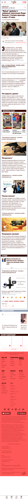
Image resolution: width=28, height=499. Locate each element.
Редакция (12, 405)
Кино (3, 301)
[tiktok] (19, 409)
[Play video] (14, 149)
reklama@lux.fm (5, 461)
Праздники (12, 365)
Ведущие (3, 385)
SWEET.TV (17, 80)
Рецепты (3, 372)
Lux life (4, 383)
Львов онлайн (4, 392)
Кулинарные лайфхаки (4, 377)
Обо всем (12, 372)
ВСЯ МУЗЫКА (21, 372)
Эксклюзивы (4, 365)
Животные (12, 361)
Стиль (20, 362)
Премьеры (11, 301)
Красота (20, 360)
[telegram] (3, 306)
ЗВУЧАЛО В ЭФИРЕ (22, 376)
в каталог (14, 349)
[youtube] (23, 409)
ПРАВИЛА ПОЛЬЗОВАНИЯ (12, 386)
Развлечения (14, 357)
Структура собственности (13, 388)
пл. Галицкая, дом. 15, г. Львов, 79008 (11, 465)
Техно (11, 376)
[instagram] (8, 409)
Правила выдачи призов (13, 400)
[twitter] (9, 306)
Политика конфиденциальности (14, 391)
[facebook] (6, 306)
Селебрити (4, 361)
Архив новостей (13, 403)
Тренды (20, 364)
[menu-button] (2, 2)
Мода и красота (21, 358)
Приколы (12, 359)
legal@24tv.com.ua (6, 457)
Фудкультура (4, 379)
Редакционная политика (13, 397)
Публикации (16, 301)
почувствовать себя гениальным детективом (11, 293)
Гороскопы (12, 363)
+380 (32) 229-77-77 (7, 448)
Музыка (3, 367)
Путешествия (12, 378)
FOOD (3, 370)
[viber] (13, 306)
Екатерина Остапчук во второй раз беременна (16, 259)
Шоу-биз (4, 357)
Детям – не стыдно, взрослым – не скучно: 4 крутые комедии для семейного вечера (13, 66)
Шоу (2, 363)
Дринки (3, 374)
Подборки (22, 301)
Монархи (3, 359)
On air (21, 370)
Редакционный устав (13, 394)
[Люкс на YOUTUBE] (5, 2)
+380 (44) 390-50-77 (7, 452)
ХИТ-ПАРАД (21, 378)
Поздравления (13, 374)
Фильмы (6, 301)
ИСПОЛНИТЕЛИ (21, 374)
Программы (4, 387)
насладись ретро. (19, 60)
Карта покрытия (5, 390)
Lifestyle (12, 370)
